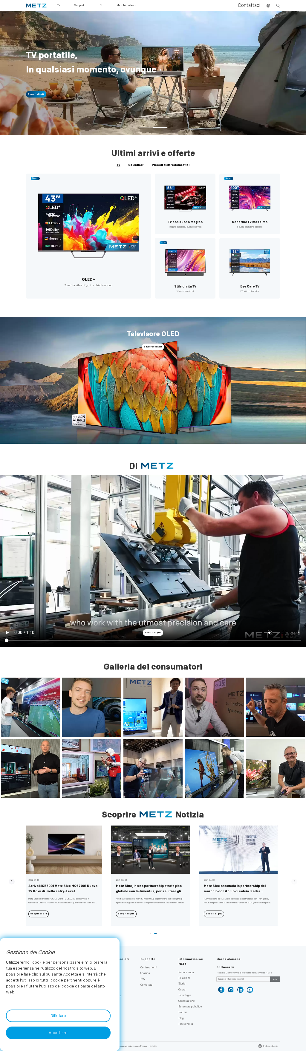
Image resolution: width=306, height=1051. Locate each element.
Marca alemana (228, 959)
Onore (181, 989)
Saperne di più (153, 346)
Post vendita (185, 1024)
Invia (275, 979)
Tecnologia (184, 995)
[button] (146, 127)
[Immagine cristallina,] (153, 14)
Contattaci (249, 5)
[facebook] (221, 990)
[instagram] (231, 990)
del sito (153, 1046)
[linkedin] (240, 990)
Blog (181, 1018)
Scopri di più (36, 94)
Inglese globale (270, 1046)
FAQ (142, 979)
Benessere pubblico (190, 1006)
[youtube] (250, 990)
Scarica (145, 973)
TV (118, 165)
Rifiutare (58, 1015)
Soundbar (136, 165)
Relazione (184, 978)
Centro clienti (148, 967)
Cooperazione (186, 1001)
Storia (182, 983)
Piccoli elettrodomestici (170, 165)
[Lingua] (268, 5)
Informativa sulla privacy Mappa (131, 1046)
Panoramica (186, 972)
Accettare (58, 1032)
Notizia (182, 1012)
